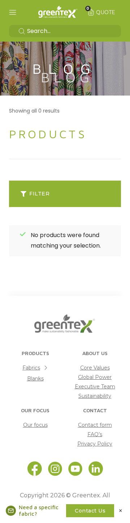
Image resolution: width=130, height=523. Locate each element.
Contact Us (90, 510)
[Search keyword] (65, 31)
